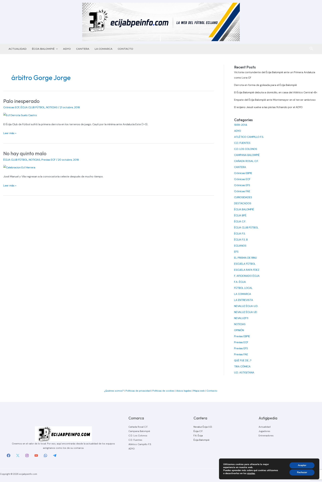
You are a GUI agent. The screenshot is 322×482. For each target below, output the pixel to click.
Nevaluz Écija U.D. (203, 426)
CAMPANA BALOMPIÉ (247, 155)
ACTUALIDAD (17, 48)
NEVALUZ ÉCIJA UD (245, 312)
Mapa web (199, 390)
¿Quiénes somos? (114, 390)
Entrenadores (266, 435)
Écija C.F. (198, 431)
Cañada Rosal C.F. (138, 426)
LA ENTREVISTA (243, 300)
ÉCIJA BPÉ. (240, 215)
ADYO (67, 48)
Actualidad (265, 426)
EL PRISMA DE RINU (245, 257)
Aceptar (302, 465)
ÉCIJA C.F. (240, 221)
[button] (56, 49)
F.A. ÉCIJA (240, 282)
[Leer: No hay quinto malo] (19, 167)
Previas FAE (241, 354)
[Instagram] (27, 455)
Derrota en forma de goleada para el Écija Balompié (265, 85)
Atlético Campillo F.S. (140, 444)
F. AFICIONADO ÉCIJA (247, 276)
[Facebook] (8, 455)
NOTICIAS (52, 107)
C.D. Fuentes (135, 439)
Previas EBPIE (242, 336)
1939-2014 (240, 125)
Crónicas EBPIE (243, 173)
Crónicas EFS (242, 185)
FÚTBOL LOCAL (243, 288)
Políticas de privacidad (138, 390)
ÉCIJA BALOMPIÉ (43, 48)
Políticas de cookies (163, 390)
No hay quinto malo (24, 153)
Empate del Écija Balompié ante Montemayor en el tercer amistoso (275, 100)
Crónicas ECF (11, 107)
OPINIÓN (239, 330)
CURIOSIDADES (243, 197)
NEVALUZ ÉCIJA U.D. (246, 306)
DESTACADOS (242, 203)
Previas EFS (241, 348)
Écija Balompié (201, 439)
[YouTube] (36, 455)
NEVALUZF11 (241, 318)
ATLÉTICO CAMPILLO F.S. (249, 137)
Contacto (212, 390)
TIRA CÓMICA (242, 366)
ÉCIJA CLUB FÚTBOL (33, 107)
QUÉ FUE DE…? (242, 360)
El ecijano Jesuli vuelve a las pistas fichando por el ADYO (268, 107)
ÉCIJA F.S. (240, 233)
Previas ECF (48, 159)
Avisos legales (183, 390)
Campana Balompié (139, 431)
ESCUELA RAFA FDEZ (246, 270)
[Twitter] (18, 455)
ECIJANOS (240, 245)
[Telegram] (55, 455)
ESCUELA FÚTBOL (245, 264)
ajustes (251, 473)
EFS (236, 251)
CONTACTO (125, 48)
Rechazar (302, 472)
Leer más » (9, 133)
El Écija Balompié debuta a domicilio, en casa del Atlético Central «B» (275, 92)
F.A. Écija (198, 435)
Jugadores (264, 431)
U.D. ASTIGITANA (244, 372)
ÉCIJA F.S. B (241, 239)
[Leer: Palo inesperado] (20, 115)
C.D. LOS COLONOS (245, 149)
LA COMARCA (103, 48)
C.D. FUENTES (242, 143)
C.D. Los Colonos (137, 435)
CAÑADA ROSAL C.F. (246, 161)
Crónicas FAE (242, 191)
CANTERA (82, 48)
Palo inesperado (21, 101)
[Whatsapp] (45, 455)
